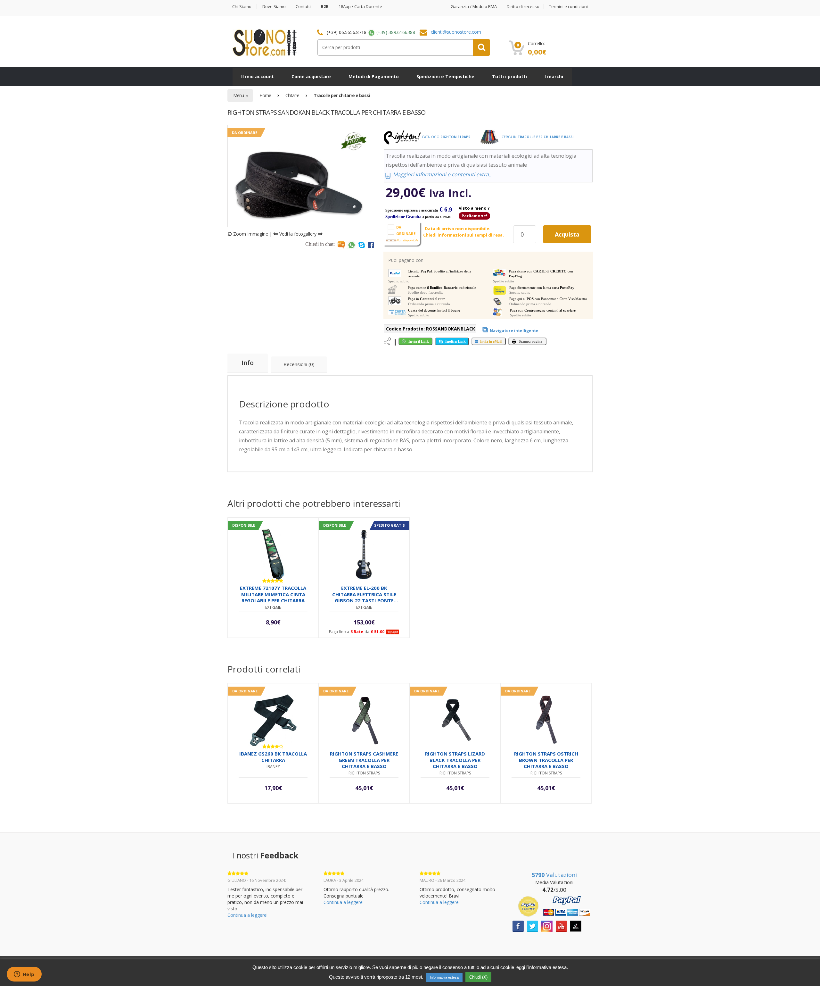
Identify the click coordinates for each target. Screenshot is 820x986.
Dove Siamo (274, 6)
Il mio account (257, 76)
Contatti (303, 6)
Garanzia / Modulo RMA (474, 6)
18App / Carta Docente (360, 6)
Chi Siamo (241, 6)
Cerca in (537, 137)
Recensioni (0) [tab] (299, 364)
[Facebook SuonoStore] (518, 926)
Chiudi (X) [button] (478, 977)
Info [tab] (248, 363)
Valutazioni (554, 875)
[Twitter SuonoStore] (532, 926)
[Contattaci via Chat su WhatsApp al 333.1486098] (352, 244)
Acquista (567, 234)
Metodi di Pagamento (373, 76)
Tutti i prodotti (509, 76)
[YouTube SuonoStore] (561, 926)
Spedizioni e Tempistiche (445, 76)
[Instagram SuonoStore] (547, 926)
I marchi (554, 76)
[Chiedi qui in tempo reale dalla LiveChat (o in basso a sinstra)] (341, 244)
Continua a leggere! (247, 915)
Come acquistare (311, 76)
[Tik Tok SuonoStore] (575, 926)
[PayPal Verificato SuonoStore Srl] (554, 906)
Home (265, 95)
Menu (239, 95)
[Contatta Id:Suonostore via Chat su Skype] (361, 244)
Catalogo (445, 137)
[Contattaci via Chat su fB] (371, 244)
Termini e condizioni (568, 6)
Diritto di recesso (523, 6)
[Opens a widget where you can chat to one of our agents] (24, 975)
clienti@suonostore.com (456, 32)
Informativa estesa (444, 977)
